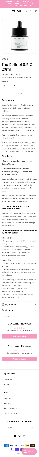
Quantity (5, 81)
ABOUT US (8, 379)
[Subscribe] (32, 427)
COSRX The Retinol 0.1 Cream (14, 148)
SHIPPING (7, 398)
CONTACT (8, 384)
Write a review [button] (19, 336)
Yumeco (21, 453)
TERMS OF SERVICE (11, 413)
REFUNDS (7, 403)
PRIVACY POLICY (10, 408)
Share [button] (6, 316)
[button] (2, 10)
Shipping (13, 77)
